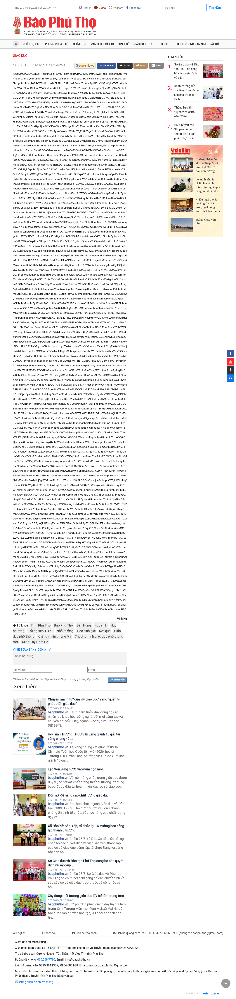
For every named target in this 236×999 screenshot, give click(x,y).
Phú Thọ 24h (31, 44)
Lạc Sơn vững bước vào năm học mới (75, 769)
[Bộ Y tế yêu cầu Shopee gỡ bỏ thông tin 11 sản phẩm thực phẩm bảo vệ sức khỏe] (213, 131)
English (86, 8)
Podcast (117, 8)
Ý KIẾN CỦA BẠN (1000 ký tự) (32, 649)
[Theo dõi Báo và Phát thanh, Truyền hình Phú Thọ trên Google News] (85, 66)
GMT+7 (35, 7)
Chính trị (79, 44)
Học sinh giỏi (86, 631)
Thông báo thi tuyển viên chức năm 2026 (184, 112)
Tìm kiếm (215, 7)
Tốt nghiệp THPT (40, 631)
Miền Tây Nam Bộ (35, 642)
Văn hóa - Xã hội (102, 44)
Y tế (153, 44)
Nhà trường (65, 631)
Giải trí (214, 44)
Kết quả (105, 631)
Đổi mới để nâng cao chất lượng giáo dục (78, 795)
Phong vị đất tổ (56, 44)
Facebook (134, 8)
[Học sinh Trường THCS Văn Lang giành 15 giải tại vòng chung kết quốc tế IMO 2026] (29, 743)
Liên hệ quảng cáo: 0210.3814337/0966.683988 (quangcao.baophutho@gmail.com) (169, 933)
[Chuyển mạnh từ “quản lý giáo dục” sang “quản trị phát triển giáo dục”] (29, 708)
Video (102, 8)
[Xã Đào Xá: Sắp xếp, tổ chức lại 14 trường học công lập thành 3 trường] (29, 835)
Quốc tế (166, 44)
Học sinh (100, 625)
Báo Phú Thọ (63, 625)
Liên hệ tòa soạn (86, 933)
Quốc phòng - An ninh (192, 44)
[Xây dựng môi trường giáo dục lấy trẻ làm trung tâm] (29, 905)
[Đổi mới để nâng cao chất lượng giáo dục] (29, 804)
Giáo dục (139, 44)
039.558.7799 (46, 959)
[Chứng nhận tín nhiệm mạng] (34, 982)
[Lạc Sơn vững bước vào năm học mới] (29, 778)
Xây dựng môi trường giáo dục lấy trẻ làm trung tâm (86, 896)
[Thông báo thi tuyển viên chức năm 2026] (213, 113)
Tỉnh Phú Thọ (41, 625)
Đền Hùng (83, 625)
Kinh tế (124, 44)
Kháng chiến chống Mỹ (54, 636)
